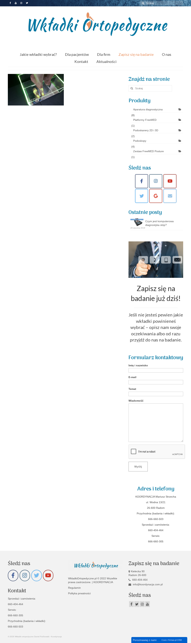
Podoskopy (139, 140)
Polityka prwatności (79, 593)
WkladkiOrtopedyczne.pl (82, 578)
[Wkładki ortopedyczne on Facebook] (141, 181)
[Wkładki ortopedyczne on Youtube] (169, 181)
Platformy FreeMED (144, 119)
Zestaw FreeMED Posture (148, 151)
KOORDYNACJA (103, 582)
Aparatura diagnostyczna (148, 109)
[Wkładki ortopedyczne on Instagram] (155, 181)
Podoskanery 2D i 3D (145, 130)
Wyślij (138, 466)
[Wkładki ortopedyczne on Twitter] (36, 575)
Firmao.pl (172, 640)
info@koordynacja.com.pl (147, 584)
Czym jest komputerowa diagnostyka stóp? (159, 223)
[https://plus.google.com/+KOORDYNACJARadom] (155, 196)
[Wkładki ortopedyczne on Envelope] (169, 196)
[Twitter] (141, 196)
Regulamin (74, 587)
